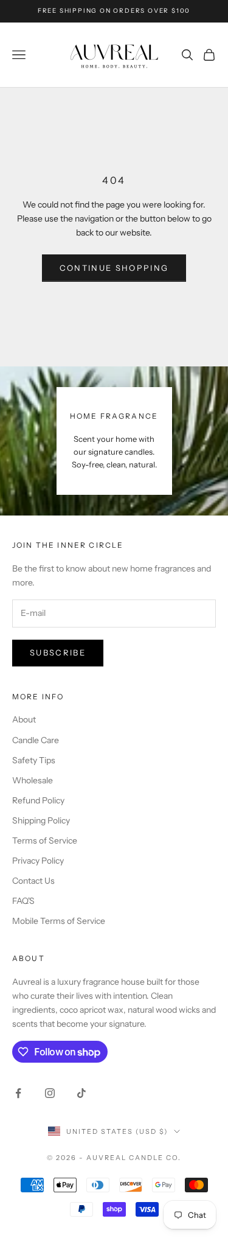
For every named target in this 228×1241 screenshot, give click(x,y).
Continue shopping (114, 268)
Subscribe (58, 652)
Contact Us (33, 880)
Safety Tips (33, 760)
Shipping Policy (41, 820)
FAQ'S (23, 900)
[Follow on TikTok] (81, 1093)
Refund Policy (38, 800)
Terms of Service (44, 840)
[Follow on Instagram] (50, 1093)
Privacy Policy (38, 860)
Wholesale (32, 780)
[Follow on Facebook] (18, 1093)
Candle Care (35, 740)
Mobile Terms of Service (58, 920)
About (24, 719)
